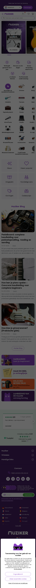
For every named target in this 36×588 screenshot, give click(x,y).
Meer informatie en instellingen (18, 583)
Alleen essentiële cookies (18, 579)
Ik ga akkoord (18, 574)
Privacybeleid (18, 569)
